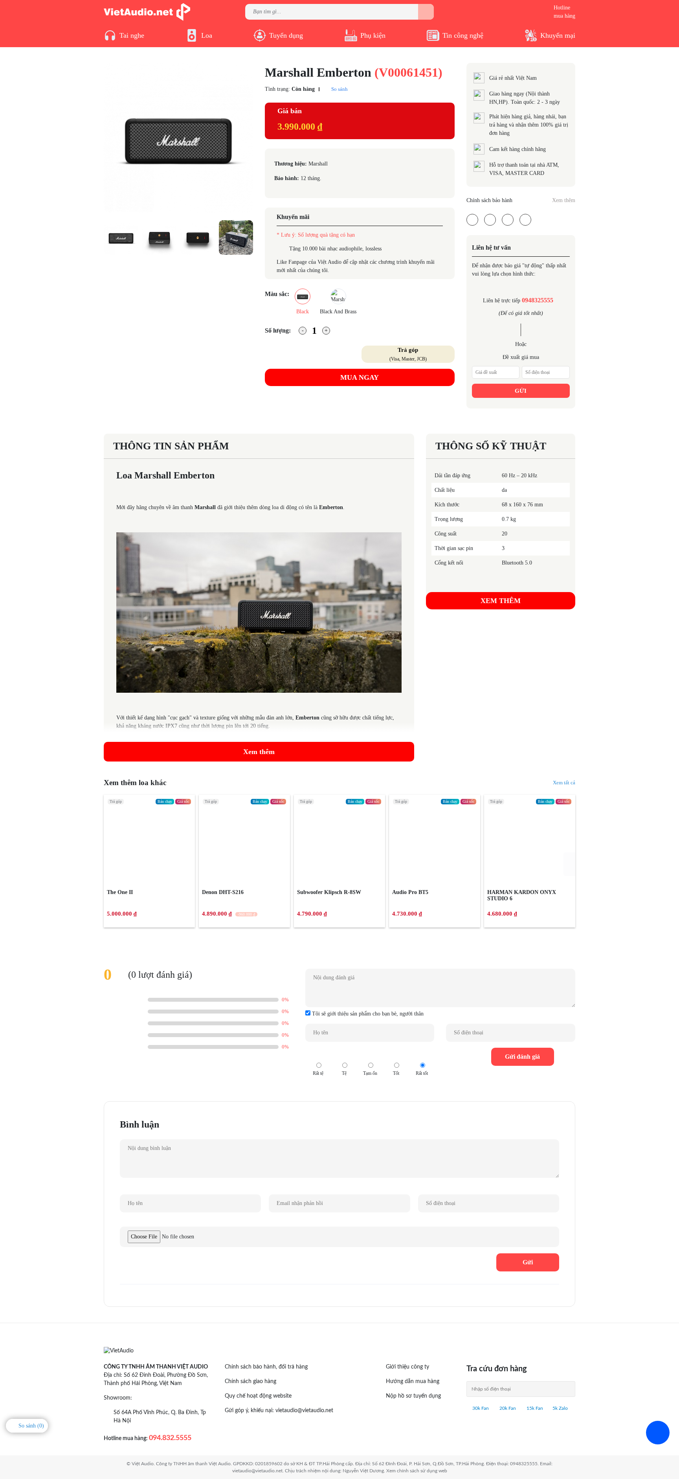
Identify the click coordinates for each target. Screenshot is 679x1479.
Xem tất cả (564, 782)
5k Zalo (560, 1408)
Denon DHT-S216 (223, 892)
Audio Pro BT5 (410, 892)
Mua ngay (359, 377)
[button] (569, 864)
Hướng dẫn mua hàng (412, 1381)
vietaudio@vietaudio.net (304, 1410)
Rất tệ (318, 1054)
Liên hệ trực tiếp (518, 301)
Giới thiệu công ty (407, 1367)
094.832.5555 (170, 1438)
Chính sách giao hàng (250, 1381)
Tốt (396, 1054)
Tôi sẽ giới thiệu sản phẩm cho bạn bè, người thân (367, 1014)
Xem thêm (563, 200)
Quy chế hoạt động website (258, 1396)
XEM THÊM (501, 601)
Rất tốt (422, 1054)
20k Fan (507, 1408)
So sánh (339, 89)
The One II (120, 892)
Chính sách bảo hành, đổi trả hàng (266, 1367)
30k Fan (480, 1408)
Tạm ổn (370, 1054)
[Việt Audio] (147, 11)
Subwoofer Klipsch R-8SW (329, 892)
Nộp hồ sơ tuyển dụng (413, 1396)
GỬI (521, 391)
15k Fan (534, 1408)
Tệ (344, 1054)
